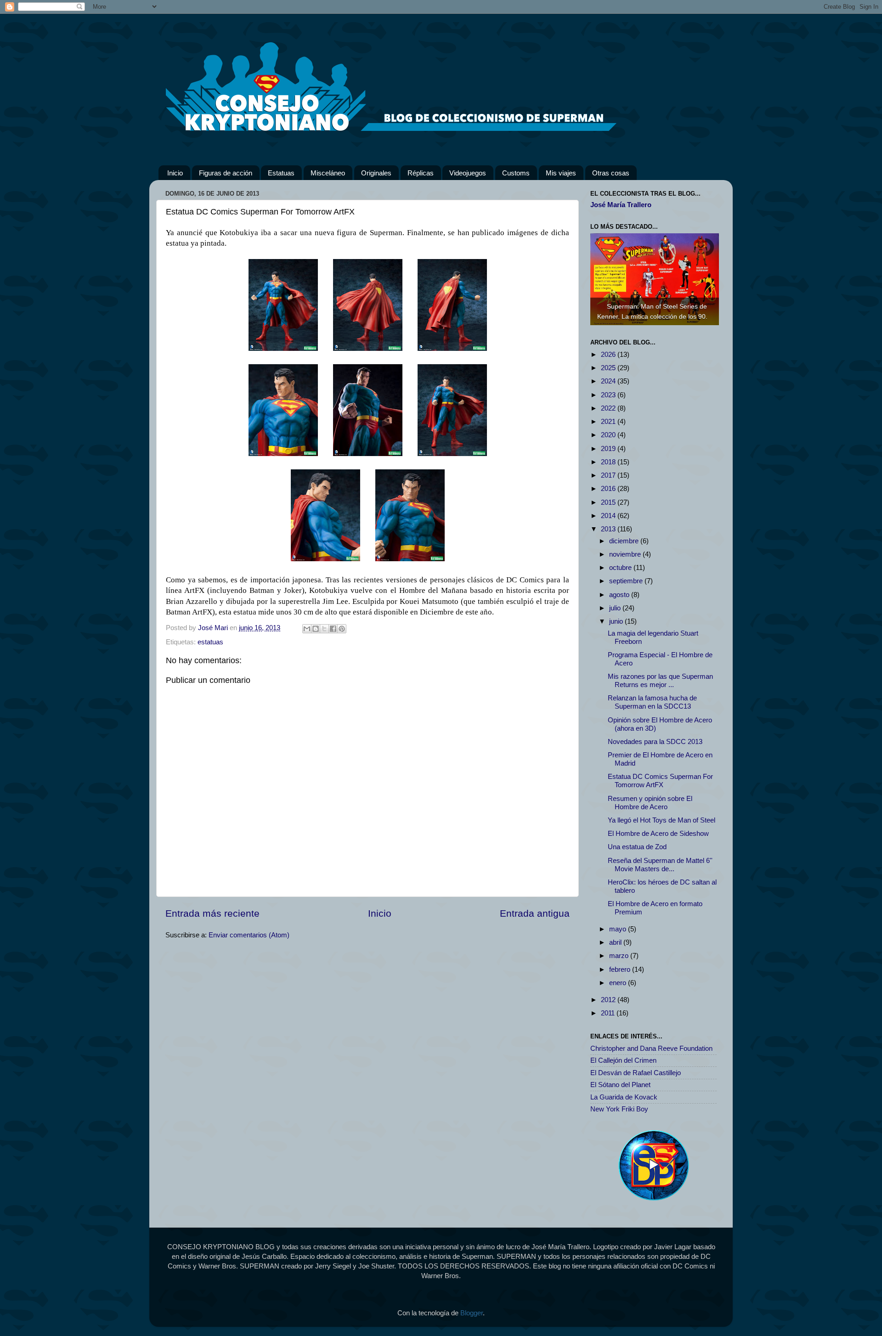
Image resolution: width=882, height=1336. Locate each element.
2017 (609, 475)
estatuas (210, 642)
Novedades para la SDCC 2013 (655, 741)
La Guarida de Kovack (623, 1097)
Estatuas (281, 173)
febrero (620, 969)
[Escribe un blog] (315, 628)
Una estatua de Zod (637, 847)
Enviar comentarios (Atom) (249, 935)
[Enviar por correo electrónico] (306, 628)
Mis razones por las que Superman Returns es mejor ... (660, 680)
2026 (609, 354)
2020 (609, 435)
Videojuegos (467, 173)
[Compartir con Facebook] (333, 628)
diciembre (624, 541)
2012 (609, 999)
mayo (618, 929)
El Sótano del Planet (620, 1084)
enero (618, 982)
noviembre (626, 554)
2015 (609, 502)
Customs (516, 173)
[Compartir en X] (324, 628)
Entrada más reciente (212, 913)
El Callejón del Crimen (623, 1060)
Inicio (175, 173)
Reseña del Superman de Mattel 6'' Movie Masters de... (660, 865)
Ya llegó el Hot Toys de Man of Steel (661, 820)
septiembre (627, 581)
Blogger (471, 1313)
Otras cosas (610, 173)
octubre (621, 567)
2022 (609, 408)
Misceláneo (328, 173)
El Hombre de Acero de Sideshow (658, 833)
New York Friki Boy (619, 1109)
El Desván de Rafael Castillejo (635, 1073)
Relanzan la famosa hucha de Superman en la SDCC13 (652, 702)
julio (615, 608)
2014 (609, 515)
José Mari (214, 627)
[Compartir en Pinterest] (341, 628)
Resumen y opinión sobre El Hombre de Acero (650, 803)
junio (617, 621)
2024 (609, 381)
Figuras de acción (225, 173)
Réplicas (420, 173)
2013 (609, 529)
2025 (609, 368)
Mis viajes (561, 173)
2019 (609, 448)
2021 (609, 421)
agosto (620, 594)
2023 (609, 395)
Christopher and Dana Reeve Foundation (651, 1048)
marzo (619, 955)
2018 (609, 462)
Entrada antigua (535, 913)
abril (616, 942)
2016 (609, 488)
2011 (608, 1013)
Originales (376, 173)
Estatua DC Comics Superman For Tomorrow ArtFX (660, 780)
